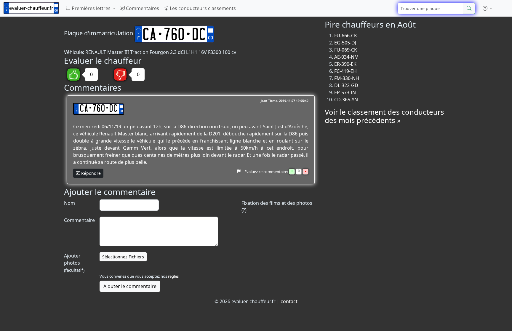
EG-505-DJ (345, 42)
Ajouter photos (74, 262)
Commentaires (142, 8)
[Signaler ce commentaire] (239, 171)
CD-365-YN (346, 99)
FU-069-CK (345, 50)
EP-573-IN (345, 92)
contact (289, 301)
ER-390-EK (345, 64)
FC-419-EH (345, 71)
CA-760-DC (99, 108)
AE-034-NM (346, 57)
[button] (487, 8)
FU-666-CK (345, 35)
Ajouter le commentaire (129, 286)
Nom (69, 203)
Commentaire (79, 220)
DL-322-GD (346, 85)
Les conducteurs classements (202, 8)
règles (173, 276)
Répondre (90, 173)
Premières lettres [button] (91, 8)
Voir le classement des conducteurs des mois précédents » (384, 116)
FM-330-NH (346, 78)
